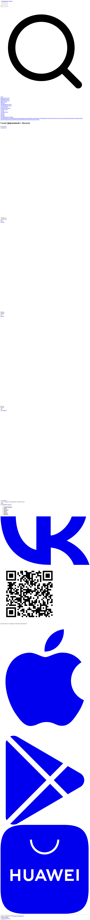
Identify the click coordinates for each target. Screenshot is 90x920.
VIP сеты (3, 103)
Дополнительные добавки (7, 117)
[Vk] (45, 564)
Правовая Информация (18, 915)
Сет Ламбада (4, 410)
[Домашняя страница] (7, 1)
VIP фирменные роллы (6, 104)
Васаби (2, 316)
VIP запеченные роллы (6, 105)
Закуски (2, 114)
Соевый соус (4, 127)
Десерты (3, 113)
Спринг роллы (4, 109)
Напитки (3, 115)
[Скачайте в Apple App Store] (45, 735)
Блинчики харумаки (5, 108)
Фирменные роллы (5, 98)
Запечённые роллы (5, 100)
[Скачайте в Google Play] (45, 824)
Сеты (2, 96)
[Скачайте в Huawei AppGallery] (45, 913)
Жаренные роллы (5, 99)
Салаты (2, 110)
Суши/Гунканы (4, 107)
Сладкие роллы (4, 112)
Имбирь (2, 222)
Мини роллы (4, 101)
